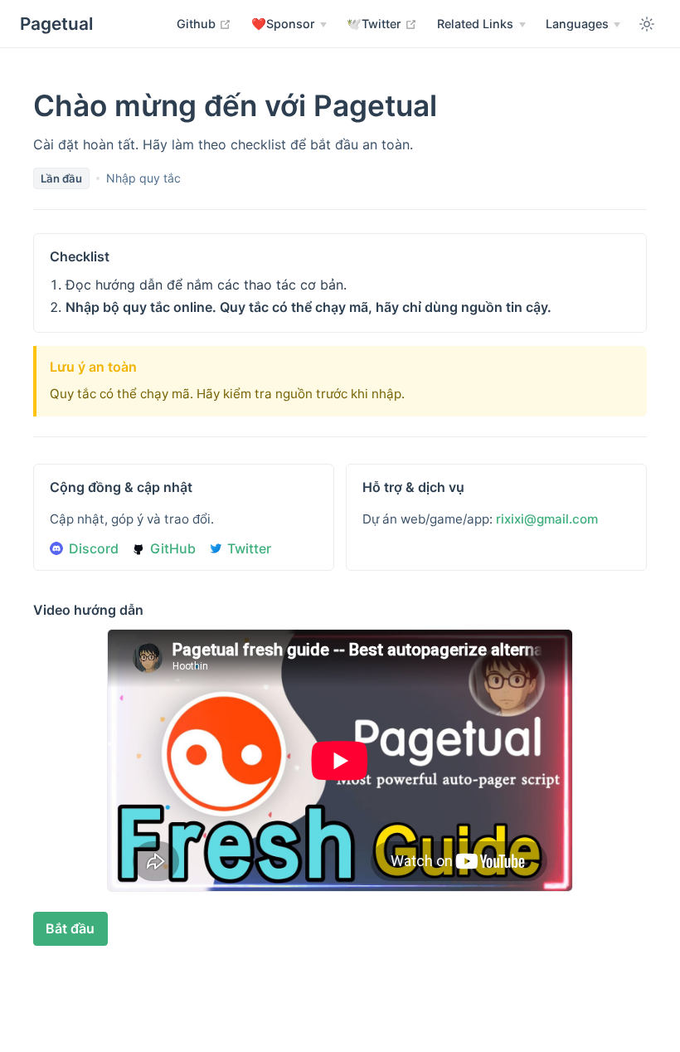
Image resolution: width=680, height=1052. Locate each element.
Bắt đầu (70, 928)
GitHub (173, 548)
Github (204, 23)
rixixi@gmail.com (547, 519)
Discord (93, 548)
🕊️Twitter (382, 23)
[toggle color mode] (647, 24)
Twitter (249, 548)
